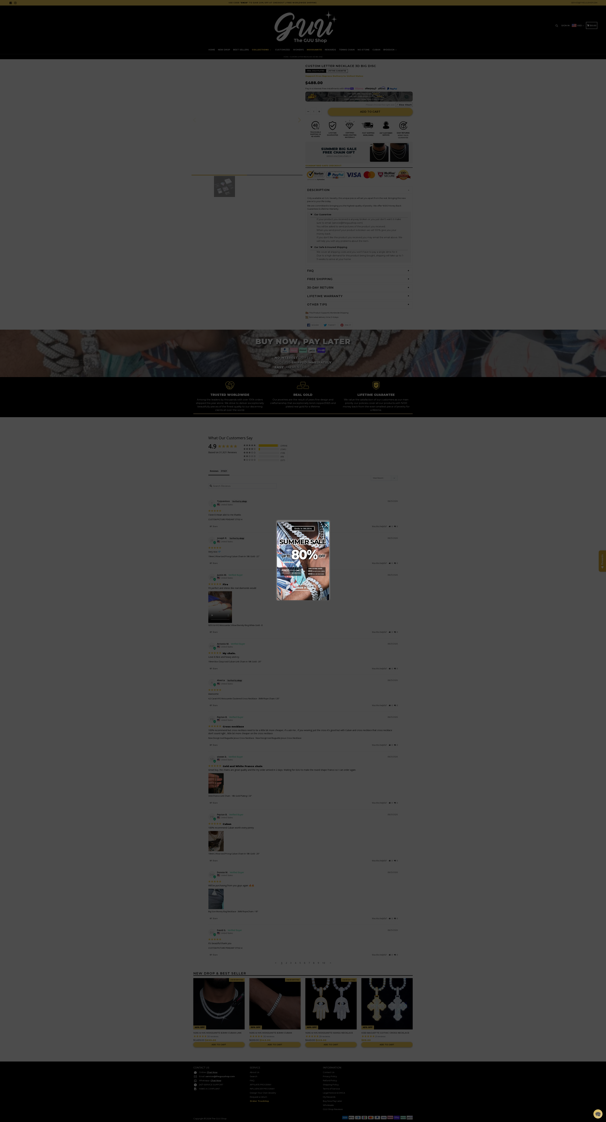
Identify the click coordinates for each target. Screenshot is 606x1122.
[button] (598, 1114)
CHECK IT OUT (303, 586)
